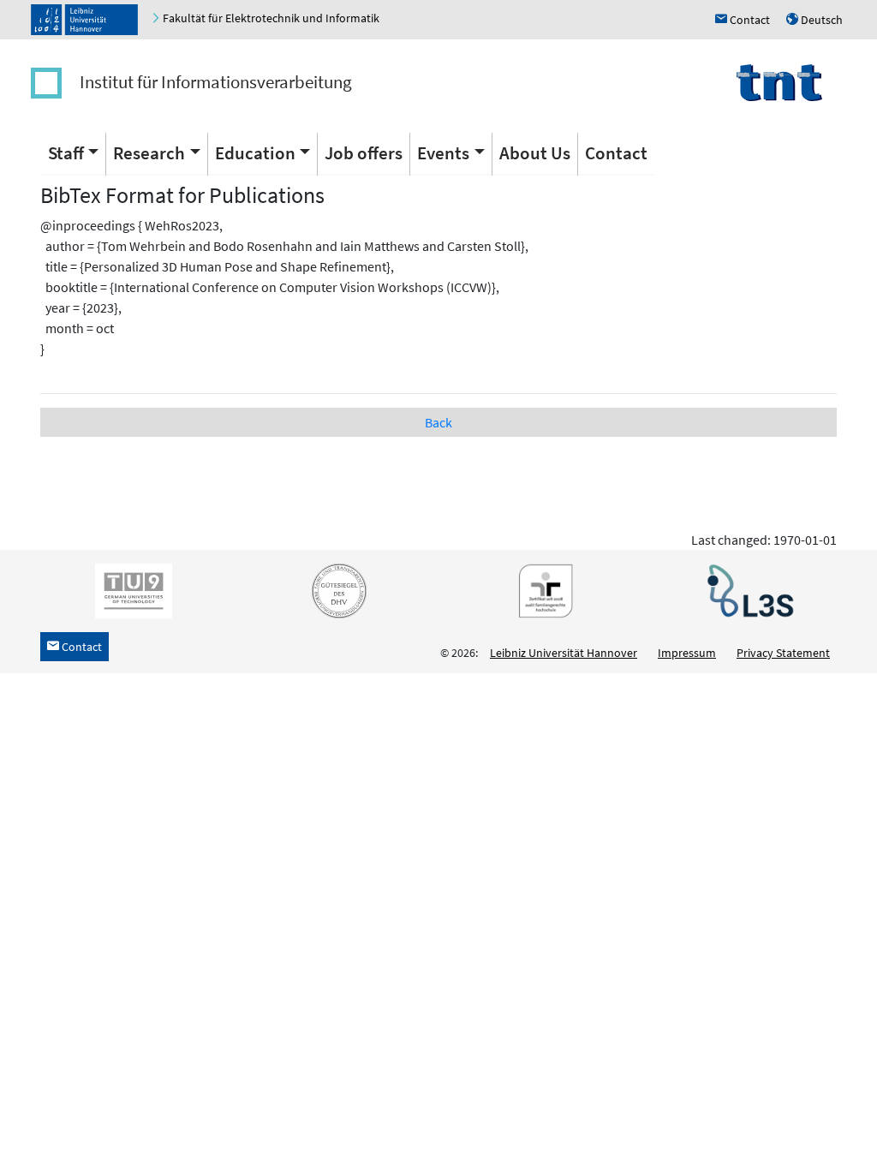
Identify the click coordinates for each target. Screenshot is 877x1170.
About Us (534, 152)
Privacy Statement (783, 652)
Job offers (364, 152)
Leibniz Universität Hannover (563, 652)
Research (149, 152)
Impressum (687, 652)
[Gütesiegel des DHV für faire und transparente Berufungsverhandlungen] (336, 590)
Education (255, 152)
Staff (66, 152)
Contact (616, 152)
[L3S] (747, 590)
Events (443, 152)
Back (438, 422)
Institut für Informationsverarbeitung (216, 81)
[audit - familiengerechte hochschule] (541, 590)
